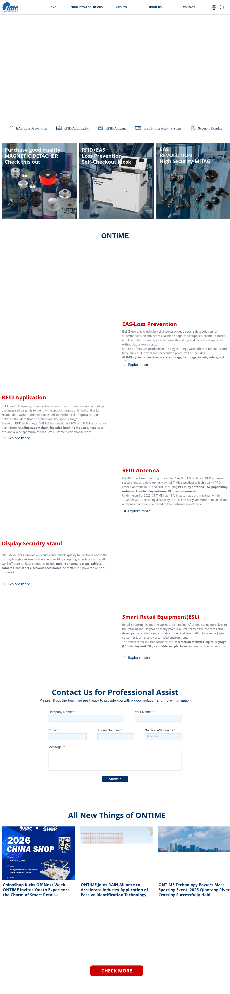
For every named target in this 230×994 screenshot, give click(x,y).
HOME (52, 7)
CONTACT (189, 7)
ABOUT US (155, 7)
